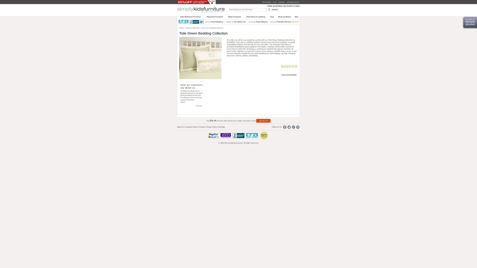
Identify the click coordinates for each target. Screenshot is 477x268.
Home (181, 28)
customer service (292, 2)
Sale (296, 17)
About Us (180, 127)
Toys (272, 17)
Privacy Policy (211, 127)
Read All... (199, 106)
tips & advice (266, 2)
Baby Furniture (234, 17)
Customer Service (191, 127)
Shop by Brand (284, 17)
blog (275, 2)
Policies (202, 127)
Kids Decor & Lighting (255, 17)
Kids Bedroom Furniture (190, 17)
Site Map (221, 127)
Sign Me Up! (263, 121)
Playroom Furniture (215, 17)
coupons (281, 2)
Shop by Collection (192, 28)
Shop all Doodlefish (289, 75)
